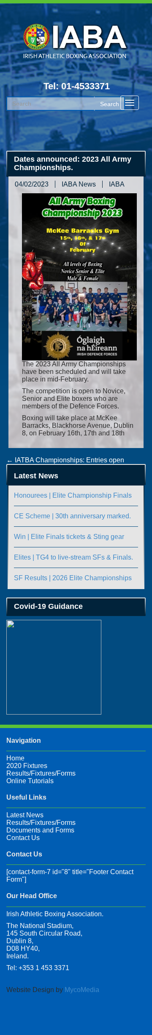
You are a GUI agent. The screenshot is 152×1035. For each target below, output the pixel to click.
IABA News (79, 184)
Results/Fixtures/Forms (41, 773)
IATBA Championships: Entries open (65, 460)
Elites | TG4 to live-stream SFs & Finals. (73, 557)
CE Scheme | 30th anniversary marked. (72, 516)
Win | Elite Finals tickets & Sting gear (69, 536)
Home (15, 758)
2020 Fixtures (26, 765)
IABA (117, 184)
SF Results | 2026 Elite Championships (73, 578)
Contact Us (23, 837)
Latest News (24, 815)
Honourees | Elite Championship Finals (73, 495)
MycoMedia (82, 989)
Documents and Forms (40, 830)
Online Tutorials (30, 780)
